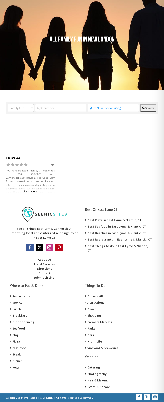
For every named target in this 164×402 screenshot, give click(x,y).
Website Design (14, 397)
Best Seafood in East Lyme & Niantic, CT (116, 226)
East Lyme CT (87, 397)
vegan (16, 367)
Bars (90, 335)
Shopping (94, 315)
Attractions (95, 302)
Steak (16, 354)
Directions (44, 268)
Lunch (16, 309)
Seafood (18, 328)
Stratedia (32, 397)
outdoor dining (23, 322)
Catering (93, 367)
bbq (15, 335)
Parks (91, 328)
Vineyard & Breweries (102, 348)
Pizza (16, 341)
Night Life (94, 341)
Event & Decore (98, 387)
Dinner (17, 361)
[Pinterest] (59, 247)
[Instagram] (49, 247)
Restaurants (21, 296)
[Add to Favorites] (53, 165)
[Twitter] (39, 247)
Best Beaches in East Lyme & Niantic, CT (116, 233)
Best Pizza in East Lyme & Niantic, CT (114, 220)
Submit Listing (44, 277)
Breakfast (19, 315)
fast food (19, 348)
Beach (91, 309)
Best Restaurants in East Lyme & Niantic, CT (119, 239)
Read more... (30, 191)
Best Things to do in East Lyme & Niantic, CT (117, 248)
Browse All (95, 296)
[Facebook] (30, 247)
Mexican (18, 302)
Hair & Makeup (98, 380)
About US (44, 259)
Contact (44, 273)
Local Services (44, 264)
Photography (97, 374)
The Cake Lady (13, 157)
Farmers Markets (99, 322)
